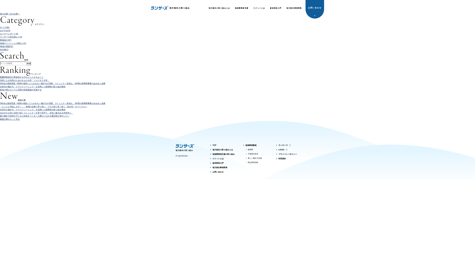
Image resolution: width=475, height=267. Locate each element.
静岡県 (250, 150)
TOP (214, 145)
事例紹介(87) (5, 40)
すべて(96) (4, 27)
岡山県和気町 (253, 162)
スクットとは (259, 8)
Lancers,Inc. (183, 156)
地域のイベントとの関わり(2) (13, 43)
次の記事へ (15, 14)
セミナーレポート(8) (9, 34)
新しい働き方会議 (255, 158)
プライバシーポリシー (287, 154)
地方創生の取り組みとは (219, 8)
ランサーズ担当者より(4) (11, 37)
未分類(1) (4, 50)
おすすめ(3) (5, 31)
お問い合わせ (314, 8)
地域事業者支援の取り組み (224, 154)
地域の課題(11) (6, 46)
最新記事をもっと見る (10, 119)
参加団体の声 (276, 8)
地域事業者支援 (241, 8)
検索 (29, 63)
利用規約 (282, 158)
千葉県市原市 (253, 154)
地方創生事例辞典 (294, 8)
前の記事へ (5, 14)
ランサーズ (283, 145)
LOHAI (281, 150)
